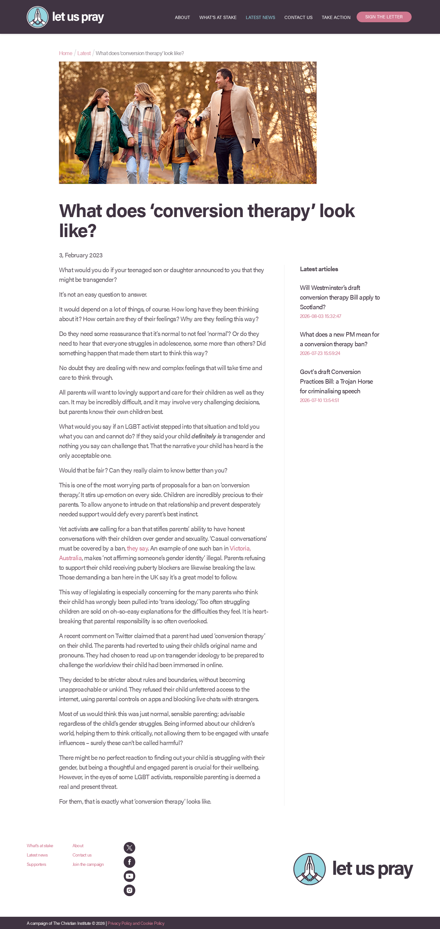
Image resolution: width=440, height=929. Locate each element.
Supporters (36, 864)
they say (137, 547)
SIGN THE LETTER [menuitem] (384, 16)
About (77, 845)
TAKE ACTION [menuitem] (336, 17)
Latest (84, 52)
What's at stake (40, 845)
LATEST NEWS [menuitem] (260, 17)
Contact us (81, 854)
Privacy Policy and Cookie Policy (136, 923)
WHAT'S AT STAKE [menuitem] (217, 17)
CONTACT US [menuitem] (298, 17)
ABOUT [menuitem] (182, 17)
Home (65, 52)
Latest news (37, 854)
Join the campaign (88, 864)
